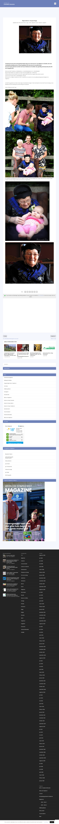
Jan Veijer (7, 472)
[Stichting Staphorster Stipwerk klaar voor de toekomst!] (36, 347)
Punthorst (23, 606)
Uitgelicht (44, 22)
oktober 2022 (42, 686)
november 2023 (42, 649)
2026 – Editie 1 (44, 802)
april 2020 (41, 772)
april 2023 (41, 669)
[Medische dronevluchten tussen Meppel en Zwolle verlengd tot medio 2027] (4, 578)
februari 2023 (42, 675)
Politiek (22, 603)
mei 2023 (41, 666)
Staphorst (40, 22)
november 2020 (42, 752)
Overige (22, 600)
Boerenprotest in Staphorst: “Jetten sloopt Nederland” (12, 584)
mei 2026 (41, 563)
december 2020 (42, 749)
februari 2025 (42, 606)
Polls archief (41, 810)
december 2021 (42, 715)
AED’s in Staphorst (8, 397)
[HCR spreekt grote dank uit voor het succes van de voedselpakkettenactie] (23, 347)
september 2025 (42, 586)
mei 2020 (41, 769)
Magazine (23, 589)
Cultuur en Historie (25, 566)
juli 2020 (41, 763)
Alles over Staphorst (8, 417)
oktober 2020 (42, 755)
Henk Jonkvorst (8, 460)
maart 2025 (41, 603)
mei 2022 (41, 700)
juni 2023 (41, 663)
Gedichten (23, 578)
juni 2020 (41, 766)
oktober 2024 (42, 618)
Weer (40, 816)
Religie (22, 612)
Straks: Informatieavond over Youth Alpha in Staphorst (12, 589)
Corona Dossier (24, 563)
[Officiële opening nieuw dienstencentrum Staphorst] (4, 595)
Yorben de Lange (8, 469)
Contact (41, 793)
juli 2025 (41, 592)
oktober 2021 (42, 720)
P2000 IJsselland (7, 388)
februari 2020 (42, 777)
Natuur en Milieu (24, 598)
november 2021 (42, 717)
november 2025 (42, 580)
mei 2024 (41, 632)
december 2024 (42, 612)
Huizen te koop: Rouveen (9, 400)
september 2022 (42, 689)
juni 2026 (41, 560)
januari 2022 (41, 712)
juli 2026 (41, 558)
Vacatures (23, 626)
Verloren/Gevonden (8, 414)
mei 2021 (41, 735)
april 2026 (41, 566)
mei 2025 (41, 598)
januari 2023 (41, 677)
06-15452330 (40, 295)
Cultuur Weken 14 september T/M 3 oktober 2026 (12, 573)
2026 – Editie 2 (44, 805)
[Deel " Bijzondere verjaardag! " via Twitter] (27, 292)
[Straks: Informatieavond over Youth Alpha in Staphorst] (4, 589)
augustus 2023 (42, 658)
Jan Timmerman (8, 466)
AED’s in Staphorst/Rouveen (44, 787)
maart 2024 (41, 637)
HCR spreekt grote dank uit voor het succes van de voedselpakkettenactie (23, 354)
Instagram (6, 391)
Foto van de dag (24, 575)
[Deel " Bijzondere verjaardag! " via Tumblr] (32, 292)
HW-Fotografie (8, 475)
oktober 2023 (42, 652)
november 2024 (42, 615)
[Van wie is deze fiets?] (4, 556)
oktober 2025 (42, 583)
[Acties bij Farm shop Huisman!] (49, 347)
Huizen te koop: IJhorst (8, 403)
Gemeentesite (7, 408)
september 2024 (42, 620)
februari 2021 (42, 743)
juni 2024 (41, 629)
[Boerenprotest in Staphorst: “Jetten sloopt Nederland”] (4, 584)
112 (21, 555)
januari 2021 (41, 746)
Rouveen (22, 615)
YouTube (6, 386)
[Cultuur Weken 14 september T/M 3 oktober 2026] (4, 573)
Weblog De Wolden (8, 380)
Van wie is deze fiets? (10, 555)
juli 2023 (41, 660)
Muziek (22, 595)
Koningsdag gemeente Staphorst (46, 796)
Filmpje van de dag (25, 572)
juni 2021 (41, 732)
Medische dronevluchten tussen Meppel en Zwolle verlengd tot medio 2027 (12, 578)
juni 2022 (41, 697)
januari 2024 (41, 643)
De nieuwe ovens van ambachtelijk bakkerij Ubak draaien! (11, 567)
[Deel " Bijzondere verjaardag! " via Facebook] (25, 292)
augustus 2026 (42, 555)
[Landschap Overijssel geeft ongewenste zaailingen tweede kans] (10, 347)
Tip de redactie (7, 411)
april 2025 (41, 600)
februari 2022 (42, 709)
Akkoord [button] (51, 822)
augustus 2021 (42, 726)
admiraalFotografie (9, 457)
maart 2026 (41, 569)
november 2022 (42, 683)
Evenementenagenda (8, 377)
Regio (22, 609)
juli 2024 (41, 626)
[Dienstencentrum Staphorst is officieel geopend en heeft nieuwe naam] (4, 560)
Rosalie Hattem (8, 458)
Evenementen (13, 591)
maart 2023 (41, 672)
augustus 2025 (42, 589)
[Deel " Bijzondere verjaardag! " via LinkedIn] (34, 292)
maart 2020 (41, 775)
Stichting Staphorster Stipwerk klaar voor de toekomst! (35, 354)
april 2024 (41, 635)
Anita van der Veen (22, 22)
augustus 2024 (42, 623)
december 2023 (42, 646)
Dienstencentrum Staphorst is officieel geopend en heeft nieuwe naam (12, 561)
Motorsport (23, 592)
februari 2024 (42, 640)
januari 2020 (41, 780)
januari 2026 (41, 575)
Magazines (41, 799)
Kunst (22, 586)
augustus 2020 (42, 760)
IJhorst (22, 583)
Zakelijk (22, 632)
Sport (37, 22)
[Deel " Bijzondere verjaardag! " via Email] (37, 292)
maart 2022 (41, 706)
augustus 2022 (42, 692)
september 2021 (42, 723)
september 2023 (42, 655)
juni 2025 (41, 595)
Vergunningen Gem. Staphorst (10, 383)
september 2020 (42, 757)
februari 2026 (42, 572)
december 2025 (42, 578)
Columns (23, 560)
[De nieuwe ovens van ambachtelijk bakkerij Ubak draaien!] (4, 567)
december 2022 (42, 680)
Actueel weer (6, 394)
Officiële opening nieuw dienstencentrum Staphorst (12, 595)
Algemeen (34, 22)
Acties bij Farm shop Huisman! (48, 353)
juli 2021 (41, 729)
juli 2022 (41, 695)
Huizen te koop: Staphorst (9, 406)
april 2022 (41, 703)
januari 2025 (41, 609)
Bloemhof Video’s (8, 454)
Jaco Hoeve (7, 463)
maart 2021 (41, 740)
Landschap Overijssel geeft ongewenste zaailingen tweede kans (10, 354)
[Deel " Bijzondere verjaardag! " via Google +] (30, 292)
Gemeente (17, 596)
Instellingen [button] (46, 822)
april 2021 (41, 737)
